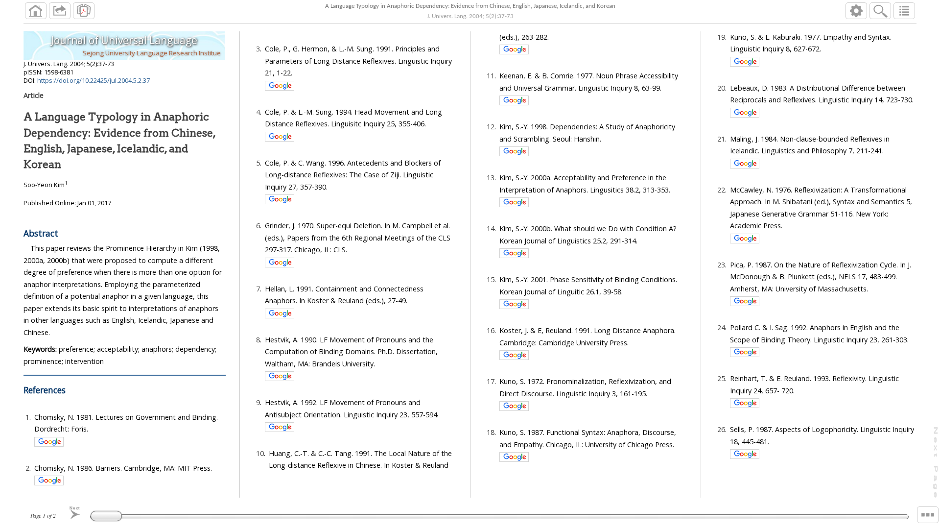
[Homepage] (36, 10)
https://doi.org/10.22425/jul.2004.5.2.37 (93, 80)
